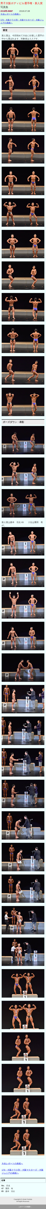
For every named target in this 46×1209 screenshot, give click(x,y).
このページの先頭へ (25, 1207)
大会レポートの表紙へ (10, 14)
